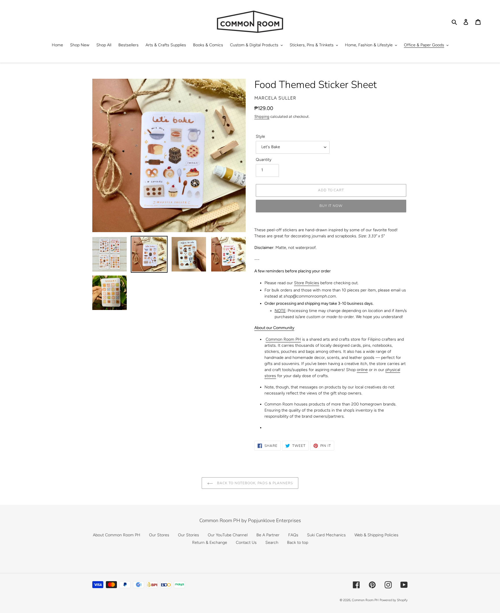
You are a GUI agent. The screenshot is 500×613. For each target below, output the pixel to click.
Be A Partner (268, 535)
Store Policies (306, 282)
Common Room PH (283, 339)
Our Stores (159, 535)
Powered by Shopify (394, 600)
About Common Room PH (116, 535)
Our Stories (188, 535)
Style (260, 136)
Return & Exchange (209, 542)
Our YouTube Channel (228, 535)
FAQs (293, 535)
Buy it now (331, 205)
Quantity (263, 159)
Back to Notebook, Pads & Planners (254, 483)
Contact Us (246, 542)
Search (271, 542)
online (362, 369)
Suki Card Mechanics (326, 535)
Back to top (297, 542)
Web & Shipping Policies (376, 535)
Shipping (261, 116)
